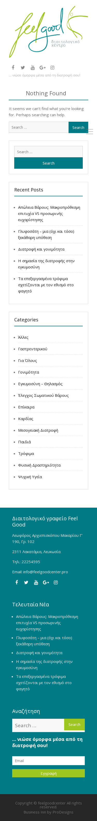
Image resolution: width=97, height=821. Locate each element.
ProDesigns (63, 812)
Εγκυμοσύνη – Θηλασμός (40, 383)
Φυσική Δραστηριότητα (39, 465)
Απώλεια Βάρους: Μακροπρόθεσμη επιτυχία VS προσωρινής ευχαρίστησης (49, 213)
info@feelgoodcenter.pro (45, 571)
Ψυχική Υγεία (30, 476)
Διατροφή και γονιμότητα (41, 249)
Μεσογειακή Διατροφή (38, 430)
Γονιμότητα (28, 372)
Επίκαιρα (26, 406)
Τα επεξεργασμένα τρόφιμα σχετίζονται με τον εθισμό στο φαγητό (46, 284)
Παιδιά (24, 441)
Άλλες (23, 337)
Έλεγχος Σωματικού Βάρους (43, 395)
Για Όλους (27, 360)
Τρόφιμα (26, 453)
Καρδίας (25, 418)
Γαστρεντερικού (32, 348)
